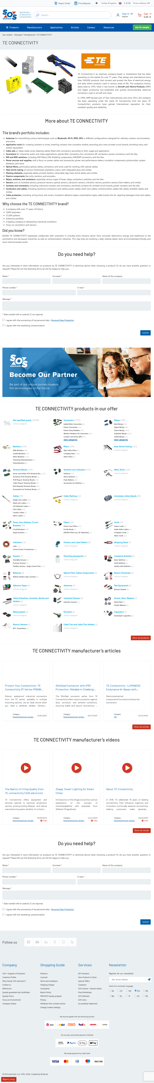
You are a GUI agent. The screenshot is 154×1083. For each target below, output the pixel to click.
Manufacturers (29, 35)
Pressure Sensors (19, 563)
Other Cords (118, 536)
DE (146, 990)
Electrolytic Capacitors (122, 616)
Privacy (43, 1000)
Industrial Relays (120, 433)
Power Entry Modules (72, 430)
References (7, 988)
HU (129, 990)
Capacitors (119, 611)
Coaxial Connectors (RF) (73, 437)
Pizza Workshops (85, 992)
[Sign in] (118, 16)
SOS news (82, 1000)
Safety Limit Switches (122, 566)
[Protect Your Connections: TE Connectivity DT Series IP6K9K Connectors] (26, 671)
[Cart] (139, 14)
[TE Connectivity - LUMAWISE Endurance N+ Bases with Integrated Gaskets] (127, 671)
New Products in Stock (87, 977)
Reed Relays (118, 424)
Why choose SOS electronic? (14, 981)
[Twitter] (55, 942)
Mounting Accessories (73, 556)
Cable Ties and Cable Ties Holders (79, 624)
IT (129, 996)
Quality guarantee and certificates (16, 992)
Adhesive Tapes (20, 585)
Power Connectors (70, 427)
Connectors (69, 420)
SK (112, 990)
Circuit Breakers (19, 529)
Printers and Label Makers (76, 542)
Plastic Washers (120, 605)
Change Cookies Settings (50, 1007)
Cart (146, 13)
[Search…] (37, 15)
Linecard (43, 977)
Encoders (68, 611)
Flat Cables (17, 509)
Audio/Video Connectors (73, 424)
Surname (56, 276)
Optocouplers (19, 611)
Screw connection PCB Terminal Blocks (27, 473)
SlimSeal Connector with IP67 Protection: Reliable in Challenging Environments (76, 689)
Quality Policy (8, 996)
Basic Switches (119, 560)
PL (120, 996)
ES (138, 996)
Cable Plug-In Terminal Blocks (24, 483)
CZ (120, 990)
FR (146, 996)
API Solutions (83, 973)
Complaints (44, 988)
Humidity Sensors (19, 560)
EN (138, 990)
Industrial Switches (123, 556)
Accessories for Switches (73, 483)
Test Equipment (121, 585)
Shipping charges (47, 985)
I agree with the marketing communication (25, 325)
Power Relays (119, 430)
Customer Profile (9, 977)
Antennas (68, 585)
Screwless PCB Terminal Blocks (25, 477)
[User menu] (131, 14)
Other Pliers (68, 457)
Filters (66, 522)
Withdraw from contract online (52, 1003)
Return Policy (45, 992)
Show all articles (141, 726)
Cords (116, 522)
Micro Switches (69, 477)
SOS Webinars (83, 996)
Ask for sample (142, 27)
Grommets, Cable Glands (125, 496)
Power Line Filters (70, 526)
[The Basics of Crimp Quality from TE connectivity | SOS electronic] (26, 768)
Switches (67, 473)
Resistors (17, 446)
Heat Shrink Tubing (123, 446)
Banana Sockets (120, 589)
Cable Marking (70, 496)
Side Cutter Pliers (70, 450)
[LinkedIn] (46, 942)
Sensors (16, 556)
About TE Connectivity (119, 789)
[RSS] (72, 942)
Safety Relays (119, 437)
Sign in (125, 13)
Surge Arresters (18, 532)
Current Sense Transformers (23, 549)
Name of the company (112, 276)
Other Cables (18, 515)
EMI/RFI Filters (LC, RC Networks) (76, 532)
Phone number (9, 287)
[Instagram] (63, 942)
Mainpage (18, 35)
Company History (9, 1003)
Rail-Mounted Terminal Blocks (24, 486)
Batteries (17, 573)
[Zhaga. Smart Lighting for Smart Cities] (77, 768)
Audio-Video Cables (121, 529)
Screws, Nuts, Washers (124, 598)
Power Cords (119, 526)
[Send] (149, 979)
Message (6, 299)
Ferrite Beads (69, 529)
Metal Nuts (118, 602)
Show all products (140, 638)
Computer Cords (120, 532)
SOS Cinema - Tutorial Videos (90, 988)
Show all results (141, 830)
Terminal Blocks (20, 469)
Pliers (66, 446)
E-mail (80, 287)
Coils (15, 546)
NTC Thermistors (19, 628)
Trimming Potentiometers (22, 460)
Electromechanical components (25, 717)
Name (5, 276)
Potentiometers (19, 463)
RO (112, 996)
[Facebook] (28, 942)
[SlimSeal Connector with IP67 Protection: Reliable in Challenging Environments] (77, 671)
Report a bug (9, 1079)
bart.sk (45, 1074)
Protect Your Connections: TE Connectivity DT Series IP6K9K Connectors (23, 689)
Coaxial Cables (18, 512)
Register (125, 16)
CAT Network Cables (20, 506)
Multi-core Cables (19, 503)
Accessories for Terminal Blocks (25, 489)
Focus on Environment (11, 1000)
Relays (117, 420)
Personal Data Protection (62, 320)
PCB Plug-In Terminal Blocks (24, 480)
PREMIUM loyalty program (51, 996)
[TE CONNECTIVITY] (8, 715)
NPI (115, 717)
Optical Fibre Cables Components (79, 573)
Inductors (17, 542)
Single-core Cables (20, 500)
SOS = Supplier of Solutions (13, 973)
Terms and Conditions (49, 981)
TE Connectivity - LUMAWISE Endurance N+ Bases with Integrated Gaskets (123, 689)
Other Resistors (18, 457)
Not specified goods (22, 420)
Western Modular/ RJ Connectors (76, 433)
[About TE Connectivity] (127, 768)
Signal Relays (119, 427)
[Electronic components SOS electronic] (16, 14)
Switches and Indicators (74, 469)
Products (43, 973)
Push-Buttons (69, 480)
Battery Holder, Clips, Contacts (24, 577)
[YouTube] (37, 942)
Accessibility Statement (87, 1003)
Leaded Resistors (19, 453)
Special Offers (84, 981)
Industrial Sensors (72, 598)
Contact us (6, 985)
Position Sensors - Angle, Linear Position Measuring (27, 566)
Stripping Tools (121, 542)
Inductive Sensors (70, 602)
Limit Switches (119, 563)
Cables (16, 496)
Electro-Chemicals (122, 573)
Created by (35, 1074)
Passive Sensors (20, 624)
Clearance (82, 985)
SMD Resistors (18, 450)
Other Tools (119, 469)
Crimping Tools (69, 453)
